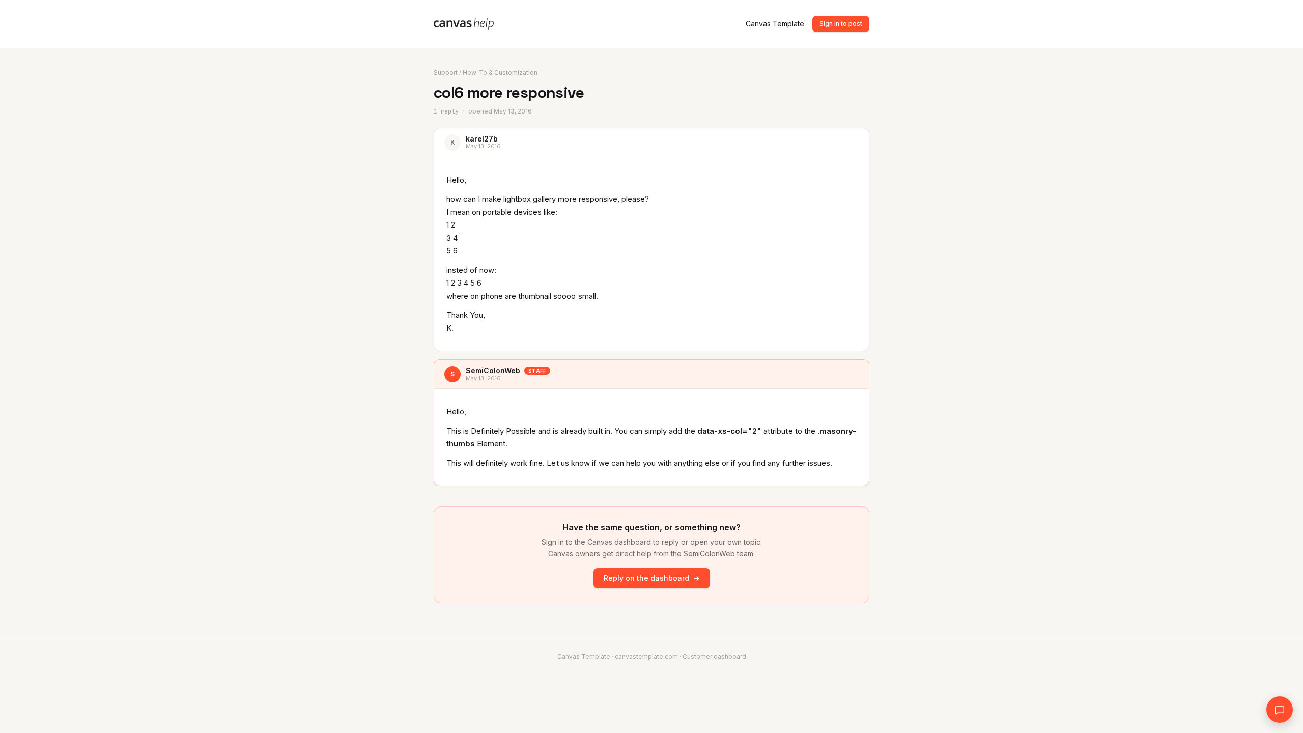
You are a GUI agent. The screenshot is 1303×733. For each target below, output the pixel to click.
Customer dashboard (714, 656)
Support (446, 72)
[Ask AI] (1279, 709)
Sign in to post (840, 23)
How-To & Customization (500, 72)
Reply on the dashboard (652, 578)
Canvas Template (775, 23)
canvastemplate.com (646, 656)
